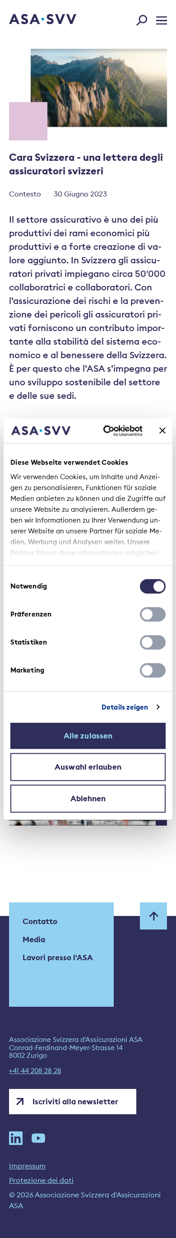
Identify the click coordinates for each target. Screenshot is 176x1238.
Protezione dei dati (41, 1180)
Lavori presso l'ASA (58, 957)
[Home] (30, 20)
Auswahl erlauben (88, 767)
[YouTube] (38, 1138)
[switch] (153, 614)
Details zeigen (125, 707)
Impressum (27, 1165)
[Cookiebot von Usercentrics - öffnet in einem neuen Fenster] (107, 431)
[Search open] (144, 18)
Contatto (40, 921)
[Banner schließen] (162, 431)
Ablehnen (88, 799)
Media (34, 939)
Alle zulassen (88, 736)
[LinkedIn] (16, 1138)
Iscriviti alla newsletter (75, 1102)
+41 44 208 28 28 (35, 1071)
